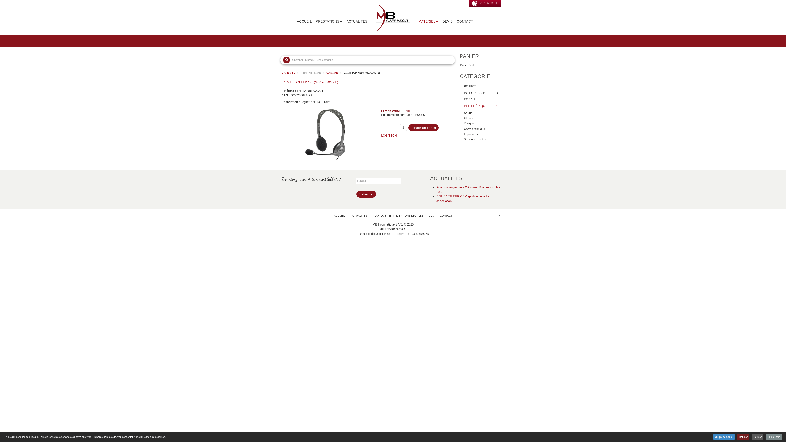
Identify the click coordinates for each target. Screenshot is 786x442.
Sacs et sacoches (475, 139)
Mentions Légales (409, 215)
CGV (432, 215)
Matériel (427, 21)
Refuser (743, 437)
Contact (465, 21)
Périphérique (475, 106)
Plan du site (382, 215)
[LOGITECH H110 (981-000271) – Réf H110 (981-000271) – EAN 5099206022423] (325, 134)
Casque (332, 72)
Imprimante (471, 134)
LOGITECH (389, 135)
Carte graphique (474, 128)
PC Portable (474, 93)
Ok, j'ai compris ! (724, 437)
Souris (468, 112)
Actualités (357, 21)
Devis (448, 21)
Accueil (304, 21)
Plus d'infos (774, 437)
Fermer (758, 437)
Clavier (468, 118)
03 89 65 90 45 (488, 3)
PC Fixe (470, 86)
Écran (469, 99)
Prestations (327, 21)
